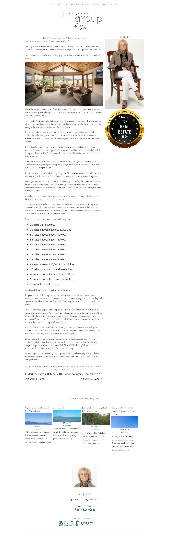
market (90, 366)
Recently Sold (82, 4)
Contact (115, 4)
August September (63, 366)
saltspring (39, 429)
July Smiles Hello (59, 407)
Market (105, 4)
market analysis (98, 366)
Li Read (71, 370)
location (76, 366)
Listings (69, 4)
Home (52, 4)
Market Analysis (45, 366)
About (60, 4)
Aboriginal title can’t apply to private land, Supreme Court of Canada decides (122, 411)
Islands (95, 4)
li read (71, 366)
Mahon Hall (83, 366)
